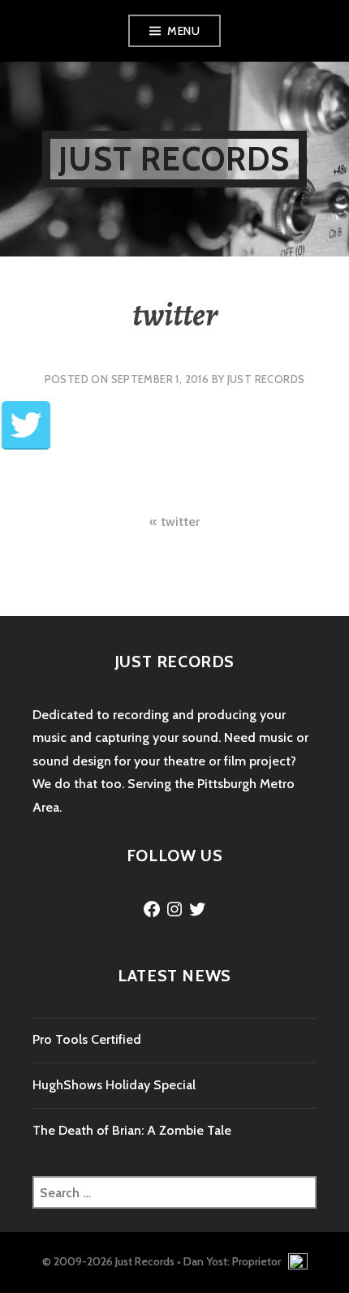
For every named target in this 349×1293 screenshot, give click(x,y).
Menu (183, 31)
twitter (180, 521)
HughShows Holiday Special (114, 1085)
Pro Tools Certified (86, 1039)
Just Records (174, 159)
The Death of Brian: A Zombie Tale (131, 1130)
